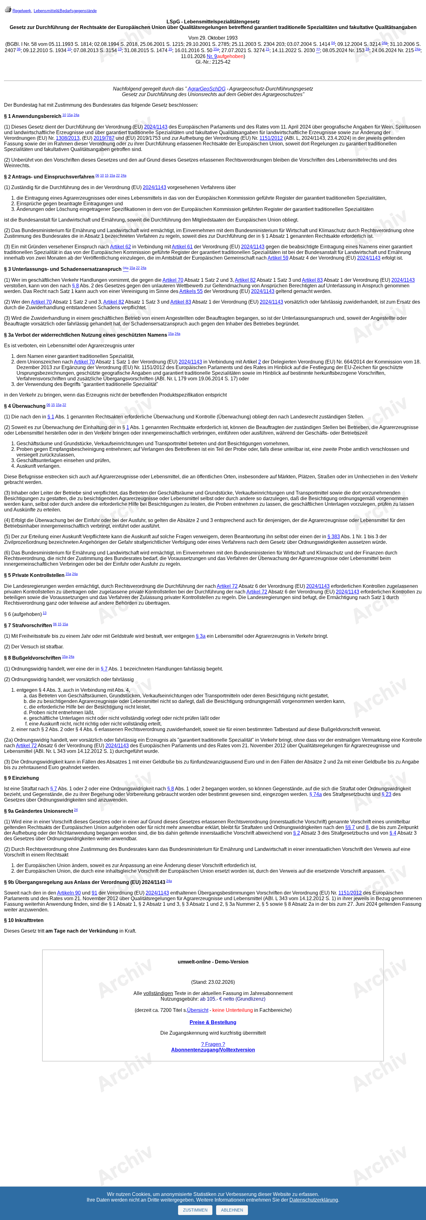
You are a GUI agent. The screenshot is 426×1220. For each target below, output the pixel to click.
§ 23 (386, 794)
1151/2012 (271, 138)
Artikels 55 (191, 291)
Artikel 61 (182, 246)
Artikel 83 (312, 280)
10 (69, 49)
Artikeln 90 (69, 892)
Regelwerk (21, 10)
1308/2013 (68, 138)
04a (384, 43)
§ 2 (296, 833)
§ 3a (201, 636)
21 (267, 49)
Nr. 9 (212, 56)
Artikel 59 (278, 258)
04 (333, 43)
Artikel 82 (245, 280)
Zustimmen (195, 1210)
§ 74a (315, 794)
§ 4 (393, 833)
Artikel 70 (172, 280)
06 (19, 49)
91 (94, 892)
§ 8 (75, 285)
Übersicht (197, 1010)
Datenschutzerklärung (313, 1200)
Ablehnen (232, 1210)
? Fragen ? (213, 1044)
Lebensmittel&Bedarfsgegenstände (65, 10)
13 (120, 49)
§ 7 (104, 668)
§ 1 (50, 416)
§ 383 (333, 536)
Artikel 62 (120, 246)
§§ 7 (350, 827)
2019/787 (104, 138)
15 (170, 49)
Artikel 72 (227, 586)
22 (118, 175)
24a (417, 49)
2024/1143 (155, 126)
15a (216, 49)
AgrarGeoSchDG (206, 88)
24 (367, 49)
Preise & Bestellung (213, 1022)
